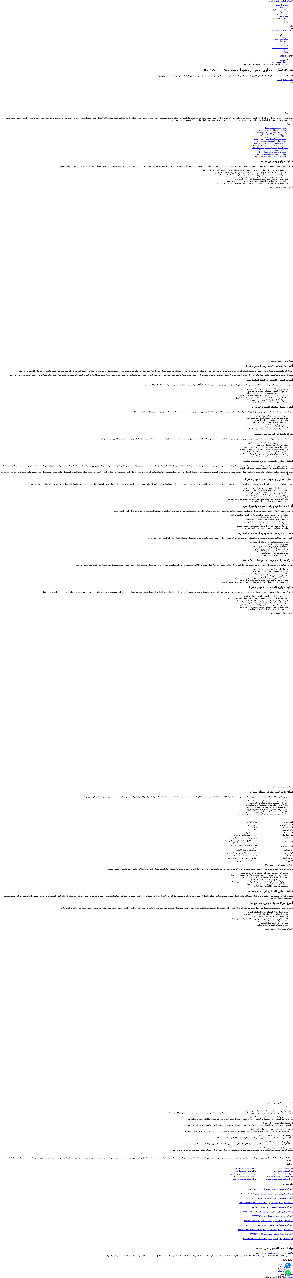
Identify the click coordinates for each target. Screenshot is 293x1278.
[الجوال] (292, 26)
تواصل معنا (288, 80)
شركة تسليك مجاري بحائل (283, 1168)
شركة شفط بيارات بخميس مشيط (274, 137)
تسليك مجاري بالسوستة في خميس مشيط (271, 141)
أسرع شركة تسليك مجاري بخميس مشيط (271, 156)
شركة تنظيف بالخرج (280, 9)
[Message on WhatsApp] (288, 1273)
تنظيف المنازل (282, 1269)
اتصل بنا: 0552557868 (283, 1253)
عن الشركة (284, 7)
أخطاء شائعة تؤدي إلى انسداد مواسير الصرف (270, 143)
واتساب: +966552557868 (263, 1253)
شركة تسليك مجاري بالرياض (245, 1171)
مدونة (286, 20)
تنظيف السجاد (283, 1264)
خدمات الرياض (282, 14)
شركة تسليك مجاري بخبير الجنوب (280, 1176)
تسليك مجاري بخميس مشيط (276, 128)
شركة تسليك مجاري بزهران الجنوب (243, 1174)
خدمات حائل (283, 16)
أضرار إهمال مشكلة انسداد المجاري (274, 135)
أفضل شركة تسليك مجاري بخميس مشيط (271, 130)
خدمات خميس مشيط (280, 18)
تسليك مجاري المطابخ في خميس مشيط (271, 154)
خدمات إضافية (282, 1271)
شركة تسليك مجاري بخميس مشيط (279, 1179)
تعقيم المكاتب (283, 1267)
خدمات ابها (284, 12)
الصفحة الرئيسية (282, 5)
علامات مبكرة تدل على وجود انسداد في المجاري (269, 145)
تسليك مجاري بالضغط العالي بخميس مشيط (271, 139)
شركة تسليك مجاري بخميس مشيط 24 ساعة (270, 148)
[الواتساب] (290, 26)
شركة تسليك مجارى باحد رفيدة (244, 1179)
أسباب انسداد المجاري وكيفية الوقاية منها (272, 132)
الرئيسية (283, 60)
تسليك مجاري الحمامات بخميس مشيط (272, 150)
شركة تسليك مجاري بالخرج (246, 1168)
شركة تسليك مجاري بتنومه (282, 1174)
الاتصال (285, 22)
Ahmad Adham (287, 1277)
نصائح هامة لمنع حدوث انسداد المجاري (272, 152)
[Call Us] (288, 1265)
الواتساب (280, 80)
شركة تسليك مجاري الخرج (283, 1171)
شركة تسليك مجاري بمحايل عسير (243, 1176)
